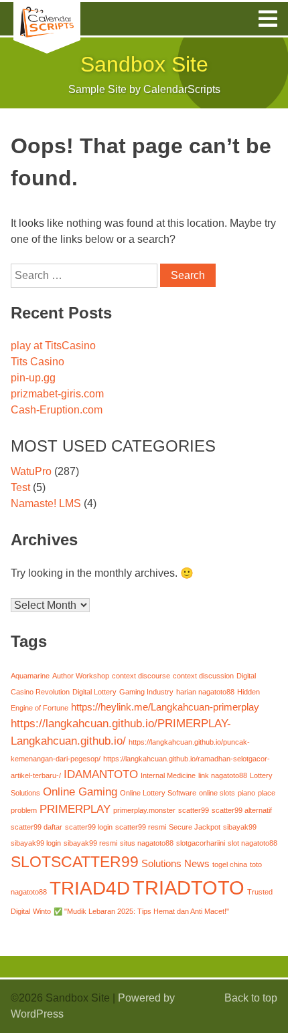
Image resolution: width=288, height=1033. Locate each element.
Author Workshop (80, 676)
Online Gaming (80, 791)
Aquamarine (30, 676)
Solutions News (175, 863)
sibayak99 (240, 827)
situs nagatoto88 (146, 843)
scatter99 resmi (140, 827)
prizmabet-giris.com (57, 393)
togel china (229, 864)
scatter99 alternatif (242, 810)
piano (246, 793)
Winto (42, 911)
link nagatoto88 (222, 775)
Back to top (250, 998)
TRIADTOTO (188, 887)
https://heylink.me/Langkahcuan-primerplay (165, 707)
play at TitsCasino (53, 345)
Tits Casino (37, 361)
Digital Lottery (94, 692)
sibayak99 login (36, 843)
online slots (217, 793)
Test (20, 487)
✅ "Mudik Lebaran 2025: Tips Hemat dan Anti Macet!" (141, 911)
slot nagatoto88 (252, 843)
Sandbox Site (144, 64)
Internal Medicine (168, 775)
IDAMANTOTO (101, 774)
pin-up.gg (33, 377)
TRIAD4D (90, 888)
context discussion (203, 676)
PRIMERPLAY (75, 809)
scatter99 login (89, 827)
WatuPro (31, 471)
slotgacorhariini (200, 843)
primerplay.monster (144, 810)
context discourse (141, 676)
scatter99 (193, 810)
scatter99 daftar (36, 827)
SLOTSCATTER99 (75, 861)
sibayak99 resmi (90, 843)
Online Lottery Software (158, 793)
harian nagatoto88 (205, 692)
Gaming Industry (146, 692)
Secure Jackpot (194, 827)
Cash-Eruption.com (56, 409)
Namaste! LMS (46, 503)
